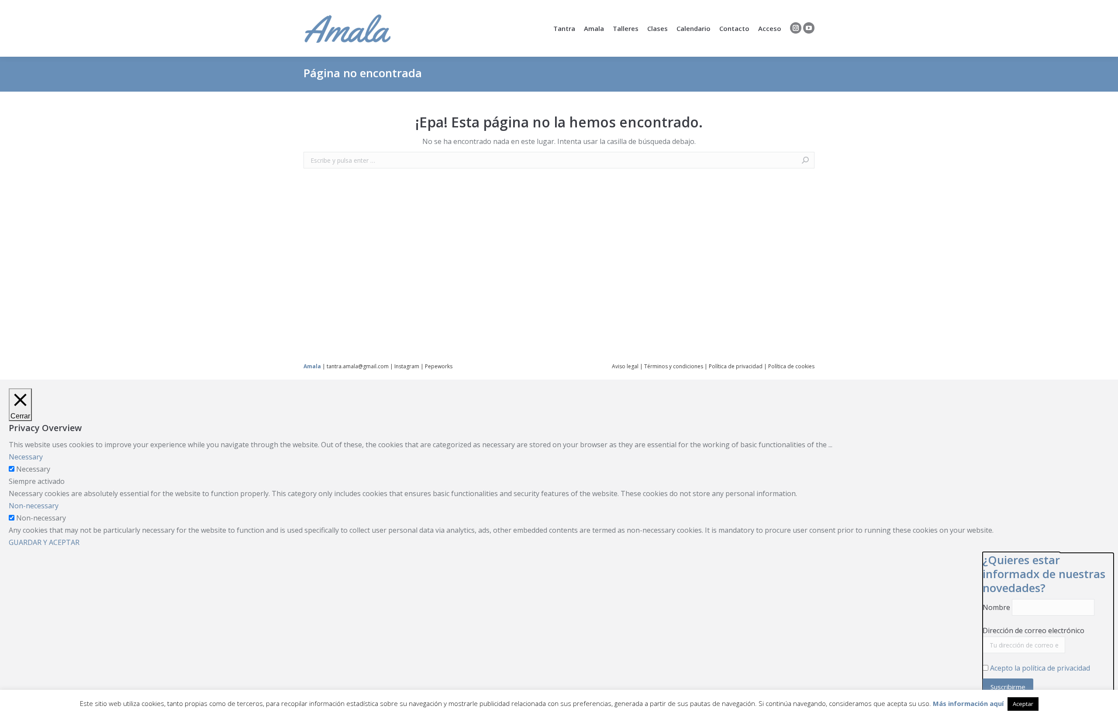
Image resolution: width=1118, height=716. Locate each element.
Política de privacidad (736, 366)
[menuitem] (564, 28)
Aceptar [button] (1023, 704)
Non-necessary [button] (34, 505)
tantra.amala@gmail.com (358, 366)
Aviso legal (625, 366)
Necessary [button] (26, 457)
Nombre (996, 607)
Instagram (406, 366)
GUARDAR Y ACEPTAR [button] (44, 542)
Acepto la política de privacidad (1040, 668)
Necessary (33, 469)
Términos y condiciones (673, 366)
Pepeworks (438, 366)
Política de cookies (791, 366)
